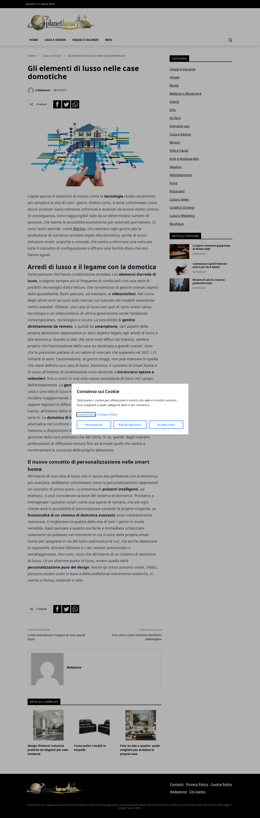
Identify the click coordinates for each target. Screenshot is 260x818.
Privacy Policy (108, 414)
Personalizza (93, 425)
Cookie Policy (86, 414)
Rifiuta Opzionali (130, 425)
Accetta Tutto (166, 425)
